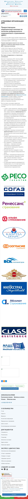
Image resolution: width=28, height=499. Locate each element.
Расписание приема (10, 1)
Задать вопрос (19, 4)
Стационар (3, 437)
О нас (2, 411)
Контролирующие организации (8, 426)
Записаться (7, 497)
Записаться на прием (7, 386)
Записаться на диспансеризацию (10, 388)
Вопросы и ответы (19, 397)
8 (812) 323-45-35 (7, 402)
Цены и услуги (4, 423)
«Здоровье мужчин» (6, 458)
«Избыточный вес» (5, 463)
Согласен (14, 494)
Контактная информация (7, 418)
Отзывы (3, 399)
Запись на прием (19, 1)
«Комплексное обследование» (8, 450)
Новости (3, 413)
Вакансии (3, 416)
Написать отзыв (10, 4)
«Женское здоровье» (6, 461)
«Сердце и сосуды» (5, 456)
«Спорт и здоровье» (6, 453)
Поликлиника (4, 434)
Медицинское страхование (7, 421)
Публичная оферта (5, 444)
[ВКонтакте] (2, 381)
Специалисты (4, 432)
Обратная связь (11, 399)
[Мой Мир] (6, 381)
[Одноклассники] (4, 381)
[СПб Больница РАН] (11, 10)
